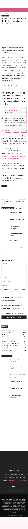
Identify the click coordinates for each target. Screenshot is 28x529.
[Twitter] (13, 27)
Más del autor (18, 208)
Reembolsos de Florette (16, 359)
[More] (16, 27)
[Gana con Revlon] (5, 242)
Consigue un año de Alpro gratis (6, 202)
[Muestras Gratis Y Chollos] (14, 4)
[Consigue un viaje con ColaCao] (5, 235)
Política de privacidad (18, 313)
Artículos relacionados (7, 208)
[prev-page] (2, 255)
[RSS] (16, 490)
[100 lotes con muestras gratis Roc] (5, 376)
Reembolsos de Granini (16, 381)
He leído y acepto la (13, 313)
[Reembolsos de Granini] (5, 383)
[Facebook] (9, 27)
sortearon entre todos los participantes (13, 156)
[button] (2, 10)
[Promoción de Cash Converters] (5, 228)
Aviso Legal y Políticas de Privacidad (14, 515)
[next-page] (5, 255)
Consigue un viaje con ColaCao (17, 367)
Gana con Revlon (14, 240)
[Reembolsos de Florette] (5, 361)
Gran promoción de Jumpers (18, 248)
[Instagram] (12, 490)
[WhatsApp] (2, 27)
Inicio (2, 13)
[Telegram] (6, 27)
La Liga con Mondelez (16, 212)
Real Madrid (20, 185)
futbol (9, 185)
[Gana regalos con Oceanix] (5, 221)
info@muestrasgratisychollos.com (12, 306)
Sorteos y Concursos (9, 13)
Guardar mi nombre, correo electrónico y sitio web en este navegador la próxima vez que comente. (13, 291)
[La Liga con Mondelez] (5, 213)
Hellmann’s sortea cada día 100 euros (21, 202)
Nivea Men (14, 185)
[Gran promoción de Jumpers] (5, 249)
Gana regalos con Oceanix (17, 219)
